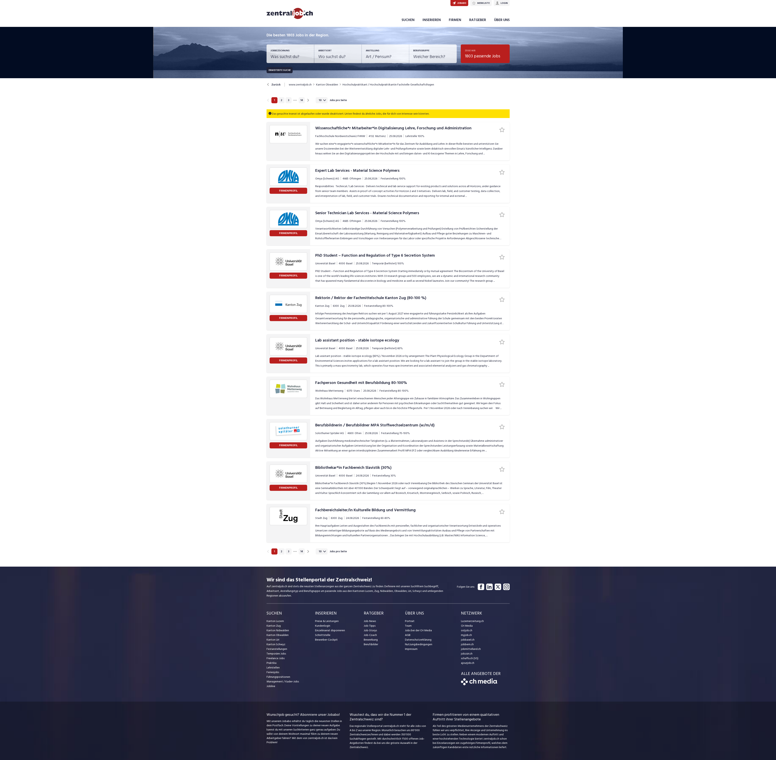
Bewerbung (371, 639)
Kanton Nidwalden (278, 630)
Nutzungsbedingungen (418, 644)
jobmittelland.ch (471, 649)
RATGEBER (477, 20)
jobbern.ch (467, 644)
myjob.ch (466, 635)
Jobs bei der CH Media (418, 630)
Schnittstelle (322, 635)
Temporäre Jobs (276, 653)
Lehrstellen (273, 667)
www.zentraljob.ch (300, 84)
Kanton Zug (274, 625)
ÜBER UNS (502, 20)
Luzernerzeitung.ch (472, 621)
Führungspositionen (278, 677)
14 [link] (301, 100)
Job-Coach (370, 635)
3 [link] (288, 100)
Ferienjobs (273, 672)
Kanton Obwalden (327, 84)
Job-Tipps (369, 625)
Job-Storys (370, 630)
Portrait (409, 621)
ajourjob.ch (467, 663)
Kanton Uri (273, 639)
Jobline (271, 686)
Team (408, 625)
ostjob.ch (466, 630)
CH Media (467, 625)
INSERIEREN (432, 20)
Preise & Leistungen (327, 621)
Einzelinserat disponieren (330, 630)
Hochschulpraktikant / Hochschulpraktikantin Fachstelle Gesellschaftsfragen (388, 84)
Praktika (271, 663)
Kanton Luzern (275, 621)
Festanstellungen (277, 649)
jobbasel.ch (467, 639)
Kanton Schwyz (276, 644)
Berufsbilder (371, 644)
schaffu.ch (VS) (469, 658)
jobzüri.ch (466, 653)
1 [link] (274, 100)
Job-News (370, 621)
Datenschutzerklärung (418, 639)
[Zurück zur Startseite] (479, 684)
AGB (407, 635)
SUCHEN (408, 20)
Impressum (411, 649)
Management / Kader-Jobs (283, 681)
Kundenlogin (322, 625)
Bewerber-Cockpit (326, 639)
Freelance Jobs (276, 658)
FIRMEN (455, 20)
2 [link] (281, 100)
